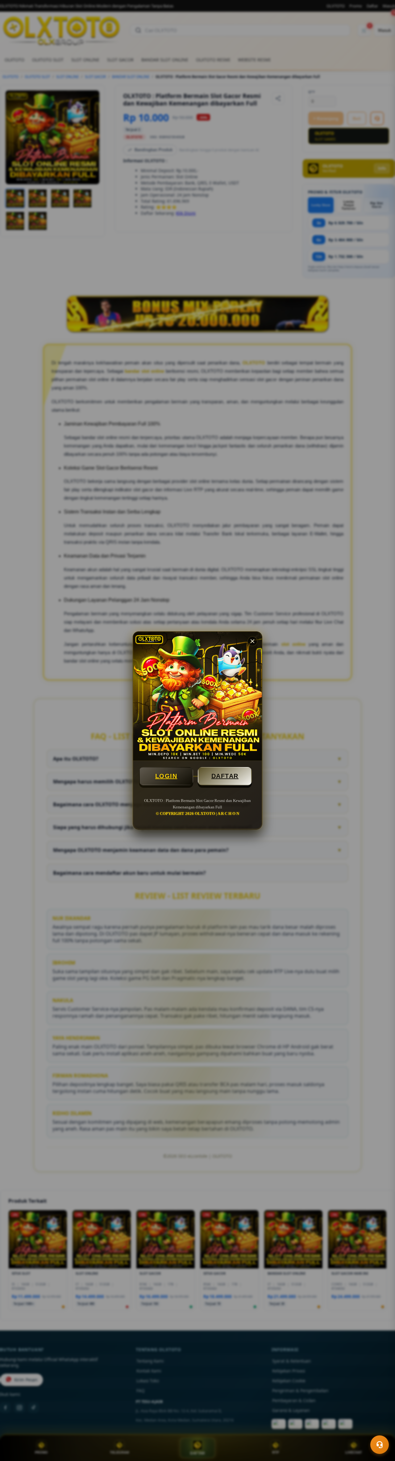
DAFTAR (225, 776)
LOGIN (166, 776)
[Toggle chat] (379, 1444)
